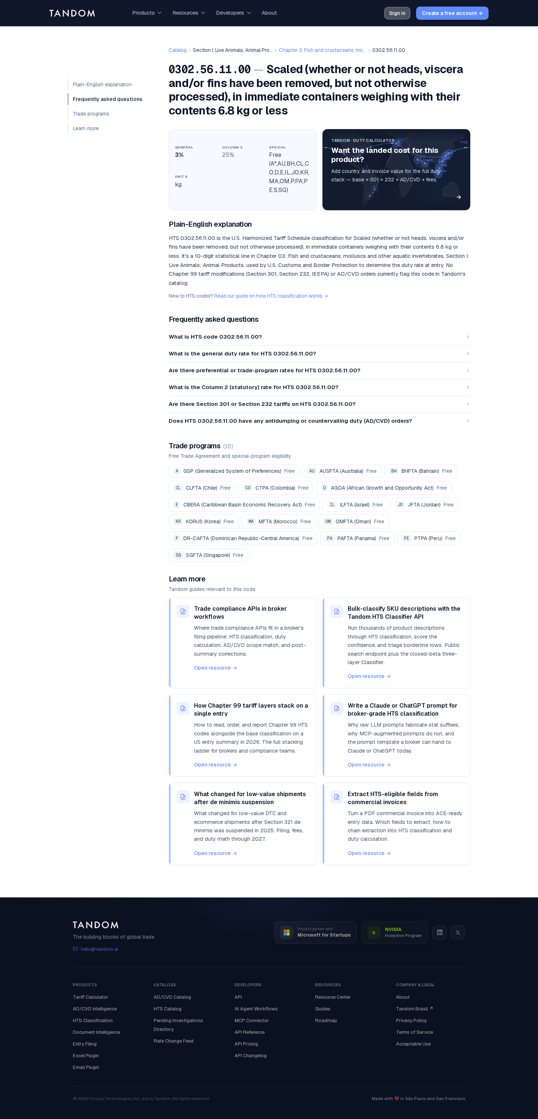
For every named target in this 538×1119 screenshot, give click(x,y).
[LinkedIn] (439, 932)
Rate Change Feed (174, 1041)
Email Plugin (86, 1067)
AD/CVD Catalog (172, 997)
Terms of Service (414, 1032)
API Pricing (246, 1044)
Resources (185, 12)
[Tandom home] (72, 13)
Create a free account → (452, 13)
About (269, 12)
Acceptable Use (413, 1044)
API (238, 997)
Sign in (397, 13)
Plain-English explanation (102, 84)
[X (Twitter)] (458, 932)
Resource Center (333, 997)
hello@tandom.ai (99, 949)
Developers (230, 12)
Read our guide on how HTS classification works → (271, 296)
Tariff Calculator (90, 997)
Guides (322, 1009)
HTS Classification (93, 1020)
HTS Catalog (168, 1009)
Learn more (86, 128)
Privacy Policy (411, 1020)
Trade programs (91, 113)
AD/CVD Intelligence (95, 1009)
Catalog (178, 50)
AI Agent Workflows (256, 1009)
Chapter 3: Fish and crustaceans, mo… (322, 50)
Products (143, 12)
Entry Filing (85, 1044)
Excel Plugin (86, 1055)
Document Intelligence (96, 1032)
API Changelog (251, 1055)
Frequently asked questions (107, 99)
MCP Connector (252, 1020)
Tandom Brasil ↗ (415, 1009)
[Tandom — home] (114, 924)
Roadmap (326, 1020)
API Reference (250, 1032)
